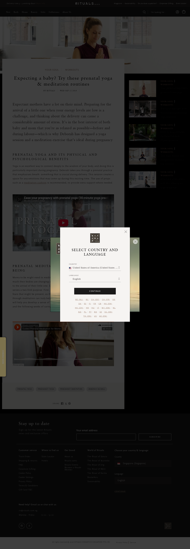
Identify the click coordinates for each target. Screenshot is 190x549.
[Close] (126, 231)
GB (100, 304)
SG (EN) (108, 312)
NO (79, 312)
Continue (95, 291)
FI (90, 304)
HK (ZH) (79, 308)
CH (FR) (106, 299)
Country (73, 264)
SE (101, 312)
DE (114, 299)
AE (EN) (103, 316)
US (95, 316)
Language (74, 275)
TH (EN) (87, 316)
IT (98, 308)
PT (90, 312)
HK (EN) (108, 304)
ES (85, 304)
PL (85, 312)
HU (93, 308)
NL (114, 308)
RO (95, 312)
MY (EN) (106, 308)
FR (95, 304)
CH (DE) (95, 299)
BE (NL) (79, 299)
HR (87, 308)
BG (87, 299)
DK (80, 304)
